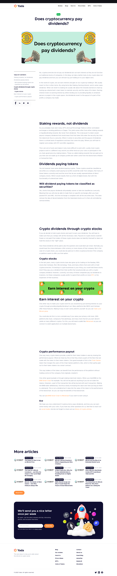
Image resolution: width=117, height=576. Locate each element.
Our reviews (59, 552)
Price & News (81, 5)
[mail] (28, 103)
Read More (19, 492)
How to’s (73, 5)
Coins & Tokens (97, 5)
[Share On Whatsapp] (23, 103)
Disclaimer (79, 564)
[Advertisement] (71, 110)
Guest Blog (79, 555)
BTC (92, 275)
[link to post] (28, 461)
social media (45, 409)
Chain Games (96, 360)
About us (79, 552)
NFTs (89, 5)
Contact (78, 549)
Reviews (60, 5)
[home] (19, 6)
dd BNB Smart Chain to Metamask (57, 396)
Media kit (79, 561)
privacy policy (38, 529)
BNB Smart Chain (45, 380)
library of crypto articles (83, 409)
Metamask (89, 321)
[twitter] (96, 572)
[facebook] (102, 572)
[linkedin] (99, 572)
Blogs (66, 5)
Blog (56, 549)
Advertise (79, 558)
